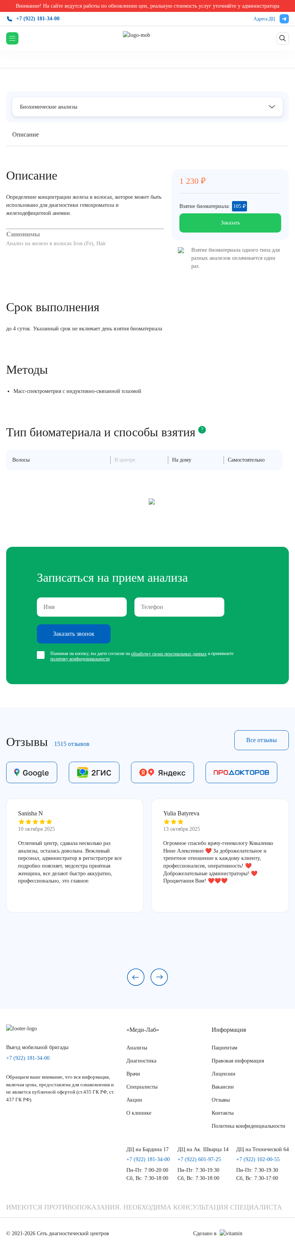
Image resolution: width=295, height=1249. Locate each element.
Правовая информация (238, 1061)
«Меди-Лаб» (142, 1029)
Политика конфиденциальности (248, 1126)
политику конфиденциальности (79, 659)
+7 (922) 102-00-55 (258, 1159)
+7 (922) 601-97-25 (199, 1159)
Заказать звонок (73, 633)
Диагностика (141, 1061)
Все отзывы (261, 740)
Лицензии (223, 1074)
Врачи (133, 1074)
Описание (25, 134)
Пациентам (224, 1048)
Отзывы (221, 1100)
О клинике (138, 1113)
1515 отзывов (71, 744)
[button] (135, 977)
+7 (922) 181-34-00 (38, 18)
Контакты (223, 1113)
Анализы (136, 1048)
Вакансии (223, 1087)
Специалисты (141, 1087)
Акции (134, 1100)
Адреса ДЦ (264, 18)
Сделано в (205, 1233)
